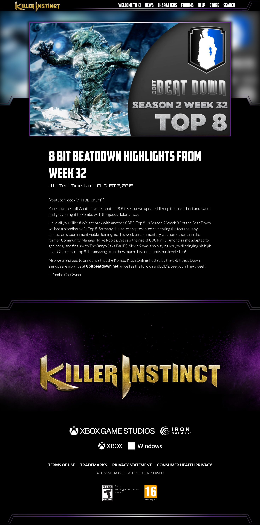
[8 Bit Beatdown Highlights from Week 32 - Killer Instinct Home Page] (130, 368)
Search (229, 5)
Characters (167, 5)
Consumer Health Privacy (184, 465)
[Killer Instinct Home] (44, 6)
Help (201, 5)
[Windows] (145, 446)
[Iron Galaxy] (175, 430)
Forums (187, 5)
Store (214, 5)
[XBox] (110, 446)
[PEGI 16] (150, 493)
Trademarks (93, 465)
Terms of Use (61, 465)
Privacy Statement (132, 465)
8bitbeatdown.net (102, 266)
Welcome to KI (129, 5)
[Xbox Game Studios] (112, 430)
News (149, 5)
